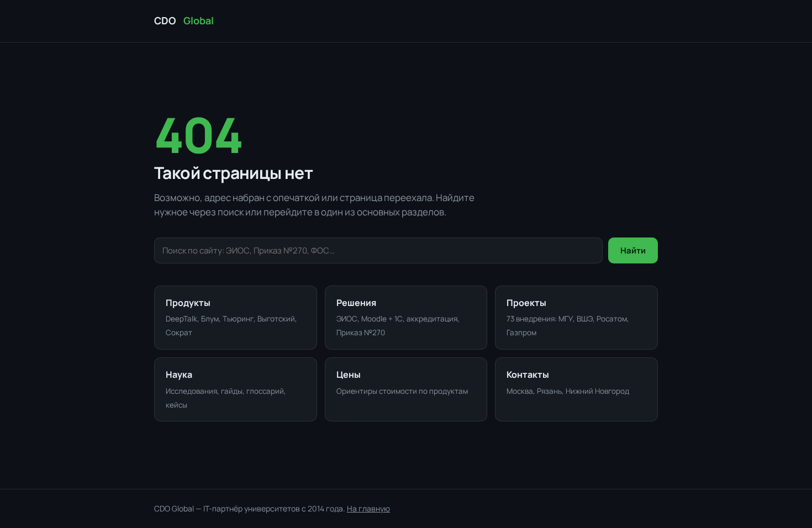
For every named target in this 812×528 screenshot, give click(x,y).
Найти (633, 250)
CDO (184, 20)
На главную (368, 508)
